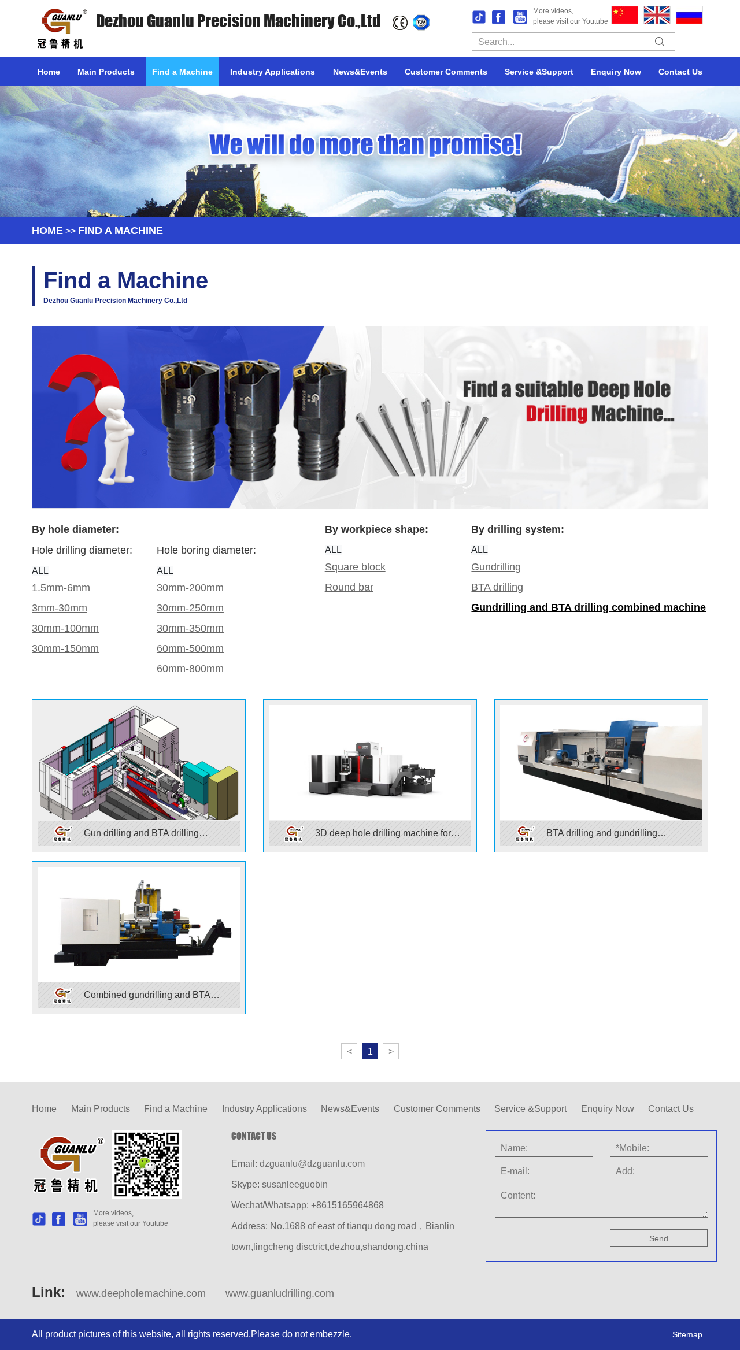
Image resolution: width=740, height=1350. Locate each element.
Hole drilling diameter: (82, 550)
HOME (47, 230)
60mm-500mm (190, 648)
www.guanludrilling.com (279, 1293)
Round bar (349, 587)
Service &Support (539, 71)
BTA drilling (497, 587)
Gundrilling (496, 567)
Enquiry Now (616, 71)
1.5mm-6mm (61, 588)
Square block (355, 567)
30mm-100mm (65, 628)
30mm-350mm (190, 628)
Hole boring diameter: (206, 550)
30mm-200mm (190, 588)
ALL (40, 571)
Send (658, 1238)
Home (49, 71)
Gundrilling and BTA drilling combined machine (588, 607)
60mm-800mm (190, 668)
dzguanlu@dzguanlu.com (312, 1164)
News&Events (360, 71)
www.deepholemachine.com (141, 1293)
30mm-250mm (190, 608)
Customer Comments (446, 71)
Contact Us (680, 71)
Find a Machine (182, 71)
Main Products (106, 71)
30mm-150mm (65, 648)
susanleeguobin (295, 1184)
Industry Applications (272, 71)
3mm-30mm (59, 608)
